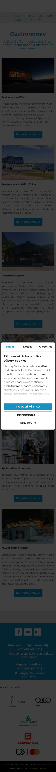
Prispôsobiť (26, 415)
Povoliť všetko (28, 406)
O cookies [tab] (45, 346)
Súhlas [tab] (10, 346)
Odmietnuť (28, 423)
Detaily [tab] (28, 346)
